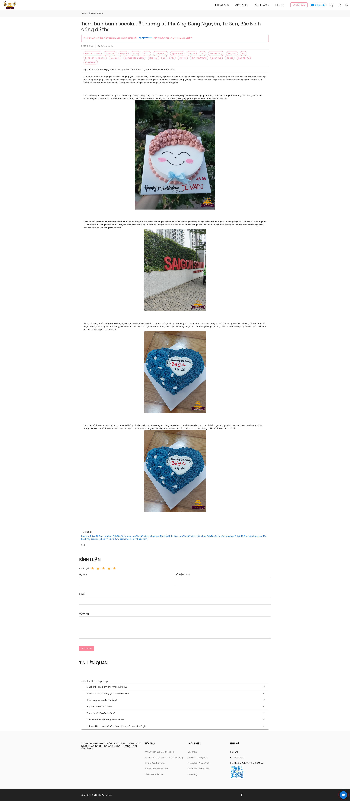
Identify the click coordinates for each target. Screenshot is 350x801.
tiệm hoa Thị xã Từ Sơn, (185, 536)
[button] (265, 5)
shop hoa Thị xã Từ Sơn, (138, 536)
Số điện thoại (183, 574)
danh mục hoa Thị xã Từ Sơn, (105, 539)
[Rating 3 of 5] (103, 568)
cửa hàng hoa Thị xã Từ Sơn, (234, 536)
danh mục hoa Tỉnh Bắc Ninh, (134, 539)
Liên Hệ (279, 5)
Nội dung (84, 613)
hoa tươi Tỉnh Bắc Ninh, (115, 536)
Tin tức (84, 13)
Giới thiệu (242, 5)
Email (82, 594)
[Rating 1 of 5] (92, 568)
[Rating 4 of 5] (109, 568)
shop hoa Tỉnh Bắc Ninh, (161, 536)
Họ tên (83, 574)
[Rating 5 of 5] (114, 568)
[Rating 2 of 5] (98, 568)
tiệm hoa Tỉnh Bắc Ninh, (208, 536)
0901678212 (145, 38)
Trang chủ (222, 5)
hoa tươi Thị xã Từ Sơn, (92, 536)
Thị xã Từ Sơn (97, 13)
